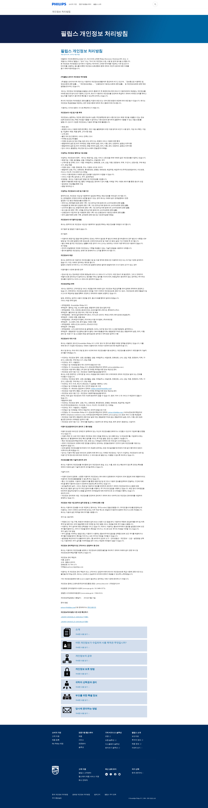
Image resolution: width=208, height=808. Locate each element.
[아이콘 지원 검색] (155, 4)
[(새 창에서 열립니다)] (106, 774)
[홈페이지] (59, 4)
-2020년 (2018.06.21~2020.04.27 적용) (75, 617)
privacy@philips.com (115, 412)
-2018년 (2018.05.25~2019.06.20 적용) (74, 622)
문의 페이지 (92, 607)
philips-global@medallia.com (101, 388)
